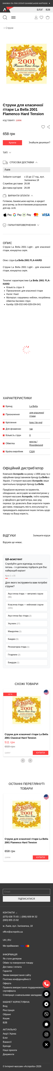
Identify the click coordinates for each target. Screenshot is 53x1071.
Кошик (6, 1018)
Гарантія (7, 971)
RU (9, 940)
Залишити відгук (41, 535)
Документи (8, 1054)
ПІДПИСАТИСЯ (26, 899)
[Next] (30, 760)
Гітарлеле (14, 654)
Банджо (13, 639)
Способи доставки (22, 162)
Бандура (13, 662)
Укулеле (14, 623)
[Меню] (13, 17)
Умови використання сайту (17, 975)
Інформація (10, 954)
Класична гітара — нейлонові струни (25, 606)
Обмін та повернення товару (18, 963)
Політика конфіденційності (17, 979)
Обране (7, 1014)
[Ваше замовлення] (36, 17)
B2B (48, 10)
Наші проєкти (10, 1050)
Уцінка (12, 1033)
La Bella (33, 406)
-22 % (10, 694)
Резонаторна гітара (18, 647)
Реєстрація (8, 1010)
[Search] (5, 17)
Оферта (7, 983)
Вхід (5, 1006)
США (32, 451)
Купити (12, 142)
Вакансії (7, 1042)
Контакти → (10, 912)
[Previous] (23, 760)
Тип (5, 152)
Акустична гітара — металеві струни (25, 595)
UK (4, 940)
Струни (9, 28)
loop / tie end (35, 422)
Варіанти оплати (19, 195)
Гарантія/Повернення (22, 225)
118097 (7, 753)
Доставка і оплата (12, 967)
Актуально (9, 1029)
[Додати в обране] (43, 127)
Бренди (7, 1046)
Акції (5, 1033)
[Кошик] (47, 17)
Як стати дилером (12, 958)
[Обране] (41, 17)
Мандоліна (14, 631)
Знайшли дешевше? (39, 142)
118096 (7, 858)
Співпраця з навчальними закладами (22, 995)
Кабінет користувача (16, 1002)
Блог (40, 10)
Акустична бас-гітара (20, 615)
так (31, 429)
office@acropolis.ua (13, 932)
